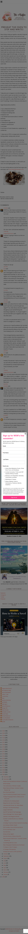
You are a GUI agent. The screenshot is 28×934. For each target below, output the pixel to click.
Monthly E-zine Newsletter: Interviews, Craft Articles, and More (14, 476)
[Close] (25, 434)
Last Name (5, 459)
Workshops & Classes (10, 479)
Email (4, 446)
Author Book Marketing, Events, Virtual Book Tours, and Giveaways (14, 469)
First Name (6, 452)
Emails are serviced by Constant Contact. (12, 493)
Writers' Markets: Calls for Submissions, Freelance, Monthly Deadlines (13, 483)
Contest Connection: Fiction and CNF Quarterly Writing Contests (14, 472)
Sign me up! (14, 497)
